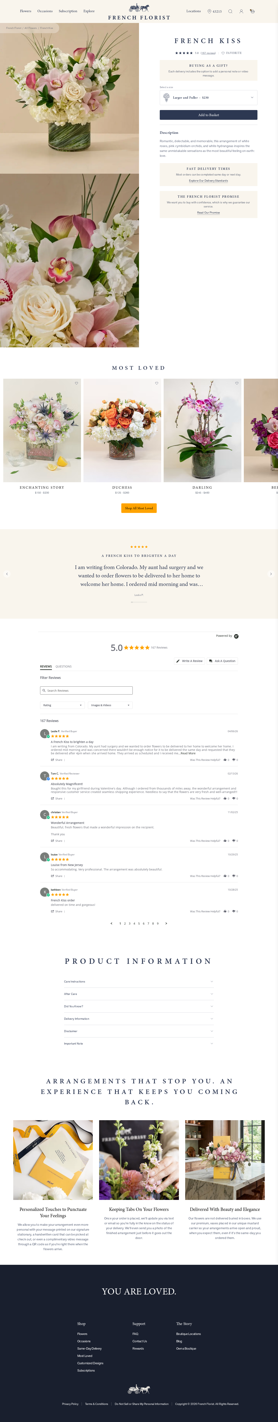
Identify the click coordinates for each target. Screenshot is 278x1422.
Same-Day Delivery (89, 1348)
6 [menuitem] (143, 923)
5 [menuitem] (139, 923)
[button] (58, 760)
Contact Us (139, 1341)
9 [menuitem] (158, 923)
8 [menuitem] (153, 923)
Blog (179, 1341)
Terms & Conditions (96, 1404)
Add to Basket (208, 114)
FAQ (135, 1334)
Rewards (138, 1348)
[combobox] (62, 705)
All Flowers (31, 28)
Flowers (82, 1334)
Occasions (84, 1341)
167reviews (208, 53)
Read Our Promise (208, 212)
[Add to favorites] (76, 383)
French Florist (13, 28)
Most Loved (84, 1356)
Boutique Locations (188, 1334)
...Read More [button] (187, 753)
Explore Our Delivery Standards (208, 180)
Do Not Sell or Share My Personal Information (142, 1404)
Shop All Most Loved (139, 508)
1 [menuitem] (120, 923)
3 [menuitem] (129, 923)
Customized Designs (90, 1363)
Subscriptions (86, 1370)
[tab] (189, 661)
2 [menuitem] (125, 923)
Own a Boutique (186, 1348)
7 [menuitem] (148, 923)
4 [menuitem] (134, 923)
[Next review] (271, 574)
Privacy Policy (70, 1404)
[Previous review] (7, 574)
